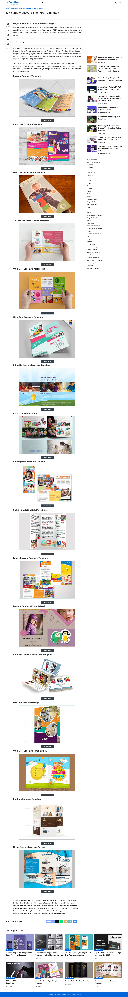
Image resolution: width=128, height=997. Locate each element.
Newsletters (90, 223)
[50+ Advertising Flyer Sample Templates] (49, 970)
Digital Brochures (60, 905)
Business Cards (91, 172)
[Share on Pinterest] (8, 39)
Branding (90, 164)
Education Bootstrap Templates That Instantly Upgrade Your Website (110, 148)
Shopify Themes (92, 239)
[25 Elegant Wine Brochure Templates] (20, 970)
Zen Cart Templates (93, 268)
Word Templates (103, 83)
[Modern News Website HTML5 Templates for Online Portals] (92, 89)
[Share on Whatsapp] (8, 44)
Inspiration (90, 210)
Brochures (13, 8)
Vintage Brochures (47, 913)
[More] (79, 921)
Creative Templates (33, 905)
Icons (88, 207)
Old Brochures (62, 908)
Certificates (90, 175)
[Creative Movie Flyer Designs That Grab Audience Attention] (79, 942)
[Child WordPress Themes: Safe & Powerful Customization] (92, 139)
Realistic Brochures (20, 913)
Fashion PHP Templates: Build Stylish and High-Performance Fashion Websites (109, 98)
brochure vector (57, 903)
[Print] (75, 921)
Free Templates (92, 199)
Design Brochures (47, 905)
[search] (116, 2)
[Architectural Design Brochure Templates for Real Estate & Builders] (49, 942)
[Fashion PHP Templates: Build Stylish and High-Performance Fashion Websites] (92, 98)
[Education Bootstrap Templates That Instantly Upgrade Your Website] (92, 148)
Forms (89, 196)
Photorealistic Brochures (21, 911)
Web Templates (102, 103)
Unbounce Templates (93, 247)
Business (89, 170)
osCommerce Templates (94, 228)
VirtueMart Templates (93, 252)
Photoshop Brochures (38, 911)
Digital (89, 180)
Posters (89, 231)
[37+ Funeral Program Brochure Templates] (108, 970)
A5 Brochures (36, 900)
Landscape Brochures (35, 908)
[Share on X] (8, 35)
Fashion (89, 188)
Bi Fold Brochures (59, 900)
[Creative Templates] (14, 3)
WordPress (101, 133)
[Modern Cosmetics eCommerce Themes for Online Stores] (92, 59)
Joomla (89, 212)
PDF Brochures (73, 908)
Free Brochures (72, 905)
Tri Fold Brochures (33, 913)
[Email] (66, 921)
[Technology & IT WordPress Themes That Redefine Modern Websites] (92, 128)
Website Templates (93, 257)
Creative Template (19, 905)
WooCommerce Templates (95, 260)
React (89, 236)
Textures (89, 241)
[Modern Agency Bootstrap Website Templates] (92, 109)
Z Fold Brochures (59, 913)
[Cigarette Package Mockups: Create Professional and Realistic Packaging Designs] (92, 68)
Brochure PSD (32, 903)
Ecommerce (101, 62)
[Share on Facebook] (8, 30)
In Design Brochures (20, 908)
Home (7, 8)
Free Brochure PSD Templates (53, 30)
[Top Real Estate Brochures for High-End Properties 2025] (108, 942)
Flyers (89, 191)
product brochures (67, 911)
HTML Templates (103, 92)
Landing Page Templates (94, 215)
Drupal (89, 183)
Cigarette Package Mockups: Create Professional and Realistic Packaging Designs (109, 69)
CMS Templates (92, 178)
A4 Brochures (26, 900)
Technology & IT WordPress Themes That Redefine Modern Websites (109, 128)
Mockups (101, 74)
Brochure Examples (19, 903)
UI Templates (91, 244)
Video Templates (92, 249)
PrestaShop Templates (94, 233)
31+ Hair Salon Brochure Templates (78, 981)
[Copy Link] (8, 48)
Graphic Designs (92, 202)
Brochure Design (71, 900)
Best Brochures (47, 900)
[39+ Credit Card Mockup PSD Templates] (92, 119)
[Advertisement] (104, 39)
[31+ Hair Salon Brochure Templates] (79, 970)
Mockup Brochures (49, 908)
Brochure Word (69, 903)
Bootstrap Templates (104, 112)
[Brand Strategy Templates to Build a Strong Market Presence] (92, 80)
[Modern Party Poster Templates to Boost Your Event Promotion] (20, 942)
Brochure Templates (44, 903)
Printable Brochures (53, 911)
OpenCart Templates (93, 225)
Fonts (88, 194)
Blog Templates (92, 159)
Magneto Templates (93, 218)
